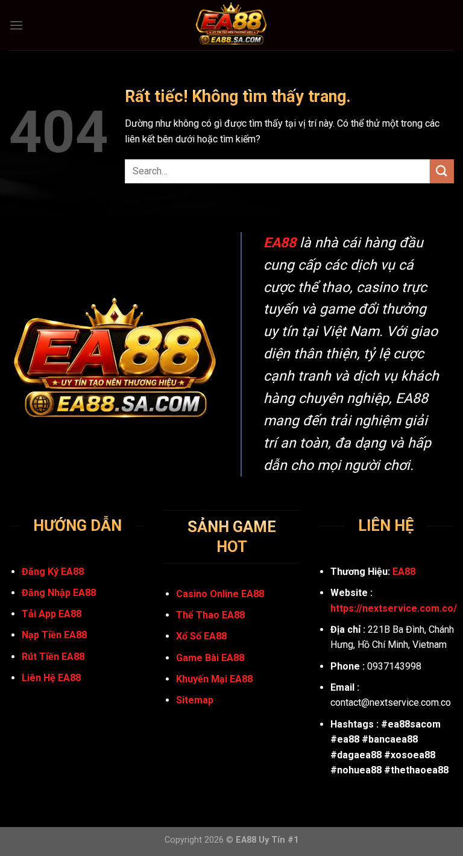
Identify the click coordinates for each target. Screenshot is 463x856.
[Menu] (16, 25)
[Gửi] (442, 171)
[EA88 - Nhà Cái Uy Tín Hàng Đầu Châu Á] (231, 25)
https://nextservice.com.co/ (393, 608)
